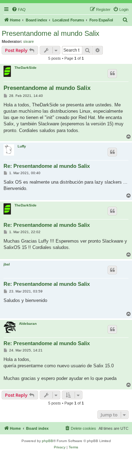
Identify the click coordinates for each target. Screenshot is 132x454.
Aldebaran (28, 323)
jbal (7, 264)
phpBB (47, 441)
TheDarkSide (25, 68)
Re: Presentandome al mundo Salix (47, 166)
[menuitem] (19, 9)
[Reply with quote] (112, 73)
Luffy (22, 146)
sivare (28, 41)
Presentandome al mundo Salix (50, 33)
